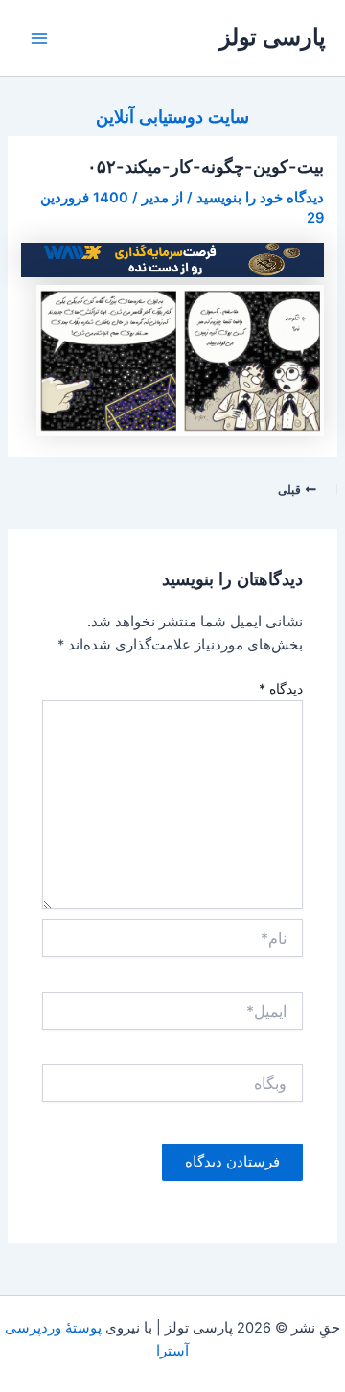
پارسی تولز (272, 37)
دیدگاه (281, 688)
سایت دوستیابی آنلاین (172, 116)
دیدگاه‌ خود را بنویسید (260, 197)
